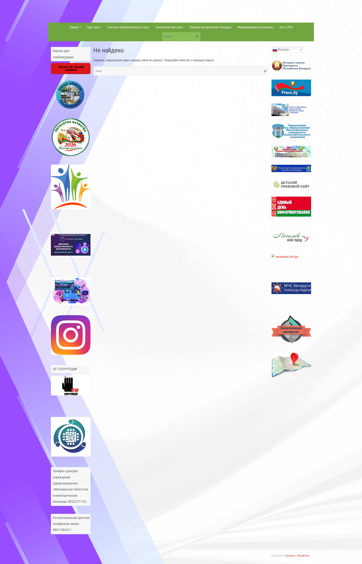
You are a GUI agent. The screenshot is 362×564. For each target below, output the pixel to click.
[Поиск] (197, 36)
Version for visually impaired (71, 68)
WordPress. (304, 555)
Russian (283, 49)
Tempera (290, 555)
